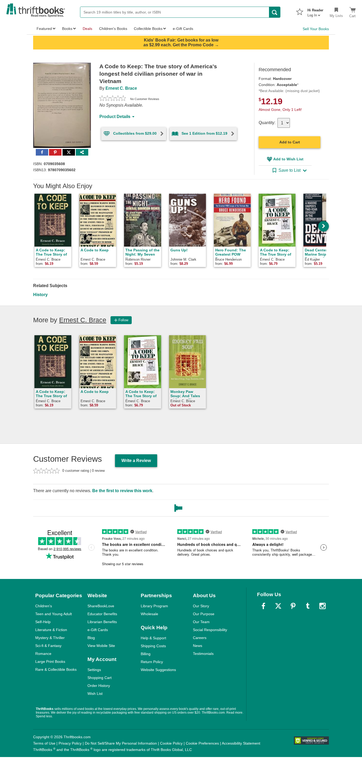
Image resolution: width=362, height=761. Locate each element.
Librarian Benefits (102, 622)
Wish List (95, 693)
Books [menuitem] (67, 28)
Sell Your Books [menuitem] (316, 29)
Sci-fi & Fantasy (48, 646)
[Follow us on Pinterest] (293, 606)
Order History (98, 685)
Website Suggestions (158, 670)
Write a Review (136, 460)
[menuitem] (315, 11)
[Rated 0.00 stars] (112, 99)
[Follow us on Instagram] (322, 606)
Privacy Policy (70, 743)
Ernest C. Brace (121, 88)
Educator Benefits (102, 614)
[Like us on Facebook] (263, 606)
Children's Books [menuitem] (113, 28)
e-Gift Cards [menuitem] (183, 28)
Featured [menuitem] (44, 28)
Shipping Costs (153, 646)
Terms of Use (44, 743)
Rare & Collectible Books (56, 669)
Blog (91, 638)
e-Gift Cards (97, 630)
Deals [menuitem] (87, 28)
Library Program (154, 606)
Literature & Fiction (51, 630)
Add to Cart (289, 142)
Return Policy (152, 662)
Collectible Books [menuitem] (148, 28)
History (40, 294)
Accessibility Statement (241, 743)
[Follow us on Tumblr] (307, 606)
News (197, 646)
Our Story (201, 606)
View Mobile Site (101, 646)
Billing (146, 654)
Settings (94, 670)
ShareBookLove (100, 606)
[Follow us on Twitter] (278, 606)
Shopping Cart (99, 678)
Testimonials (203, 653)
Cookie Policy (171, 743)
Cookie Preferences (202, 743)
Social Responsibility (210, 630)
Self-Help (43, 622)
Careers (199, 638)
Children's (43, 606)
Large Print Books (50, 661)
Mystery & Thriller (50, 638)
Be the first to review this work (122, 490)
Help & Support (153, 638)
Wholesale (149, 614)
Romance (43, 653)
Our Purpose (203, 614)
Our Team (201, 622)
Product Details (114, 116)
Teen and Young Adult (53, 614)
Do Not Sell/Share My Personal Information (121, 743)
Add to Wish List (288, 159)
